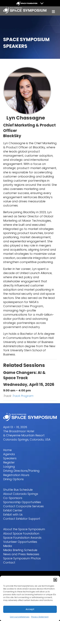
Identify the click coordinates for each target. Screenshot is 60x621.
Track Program (22, 396)
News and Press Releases (21, 554)
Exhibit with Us (13, 514)
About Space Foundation (21, 533)
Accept (30, 609)
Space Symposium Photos (22, 558)
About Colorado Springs (20, 494)
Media (7, 546)
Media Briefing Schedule (20, 550)
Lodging (9, 467)
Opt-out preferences (19, 616)
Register (9, 462)
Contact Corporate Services (23, 506)
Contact (9, 562)
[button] (55, 579)
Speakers (9, 458)
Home (7, 450)
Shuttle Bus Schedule (18, 490)
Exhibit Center (12, 510)
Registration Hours (16, 475)
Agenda (9, 454)
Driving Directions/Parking (21, 471)
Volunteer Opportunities (20, 542)
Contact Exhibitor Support (21, 519)
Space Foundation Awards (22, 538)
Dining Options (13, 479)
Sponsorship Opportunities (22, 502)
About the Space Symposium (24, 529)
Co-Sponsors (12, 498)
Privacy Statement (39, 616)
